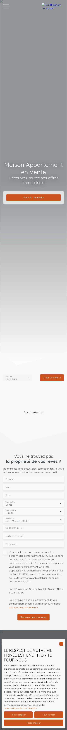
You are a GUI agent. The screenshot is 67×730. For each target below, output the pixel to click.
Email (8, 495)
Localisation (10, 518)
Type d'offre (10, 502)
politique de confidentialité (23, 607)
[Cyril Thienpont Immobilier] (53, 6)
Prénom (10, 479)
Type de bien (10, 510)
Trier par (8, 376)
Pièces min (11, 544)
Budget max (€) (14, 527)
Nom (8, 487)
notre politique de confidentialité (20, 708)
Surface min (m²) (15, 535)
